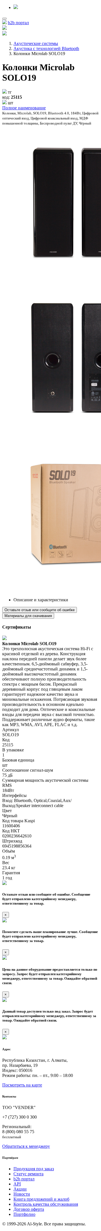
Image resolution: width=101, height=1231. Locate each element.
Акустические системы (35, 43)
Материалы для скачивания (28, 616)
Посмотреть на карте (22, 1085)
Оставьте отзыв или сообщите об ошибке (39, 610)
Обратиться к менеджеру (26, 1146)
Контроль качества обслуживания (45, 1204)
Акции (20, 1189)
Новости (21, 1194)
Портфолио (24, 1214)
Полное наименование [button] (24, 107)
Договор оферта (28, 1209)
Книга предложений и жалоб (41, 1199)
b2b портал (18, 22)
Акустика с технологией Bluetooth (46, 48)
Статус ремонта (28, 1173)
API (17, 1184)
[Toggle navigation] (4, 18)
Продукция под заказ (33, 1168)
